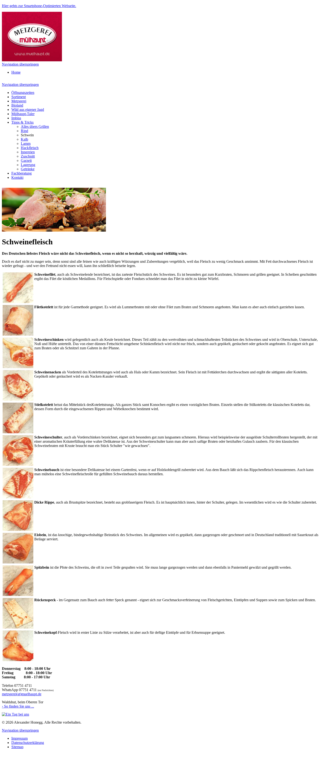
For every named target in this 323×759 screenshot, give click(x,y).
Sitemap (17, 747)
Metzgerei (18, 101)
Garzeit (26, 160)
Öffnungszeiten (22, 93)
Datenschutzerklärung (27, 743)
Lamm (26, 144)
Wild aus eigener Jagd (27, 110)
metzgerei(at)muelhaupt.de (21, 694)
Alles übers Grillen (35, 127)
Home (16, 72)
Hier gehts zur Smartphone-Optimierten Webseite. (39, 6)
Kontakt (17, 177)
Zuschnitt (28, 156)
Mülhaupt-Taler (23, 114)
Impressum (19, 738)
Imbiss (16, 118)
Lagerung (28, 165)
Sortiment (18, 97)
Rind (24, 131)
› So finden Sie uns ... (18, 706)
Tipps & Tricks (22, 122)
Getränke (28, 169)
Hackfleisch (30, 148)
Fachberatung (21, 173)
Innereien (28, 152)
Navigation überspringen (20, 64)
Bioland (17, 105)
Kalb (24, 139)
